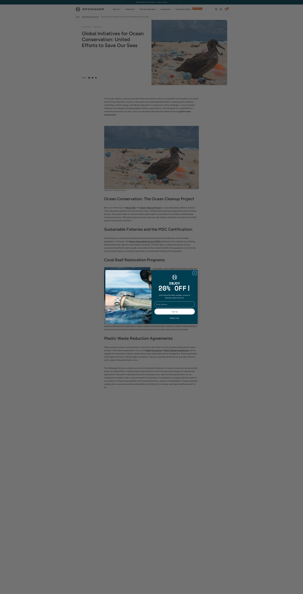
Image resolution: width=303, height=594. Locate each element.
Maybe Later (174, 318)
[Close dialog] (195, 273)
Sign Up (175, 311)
